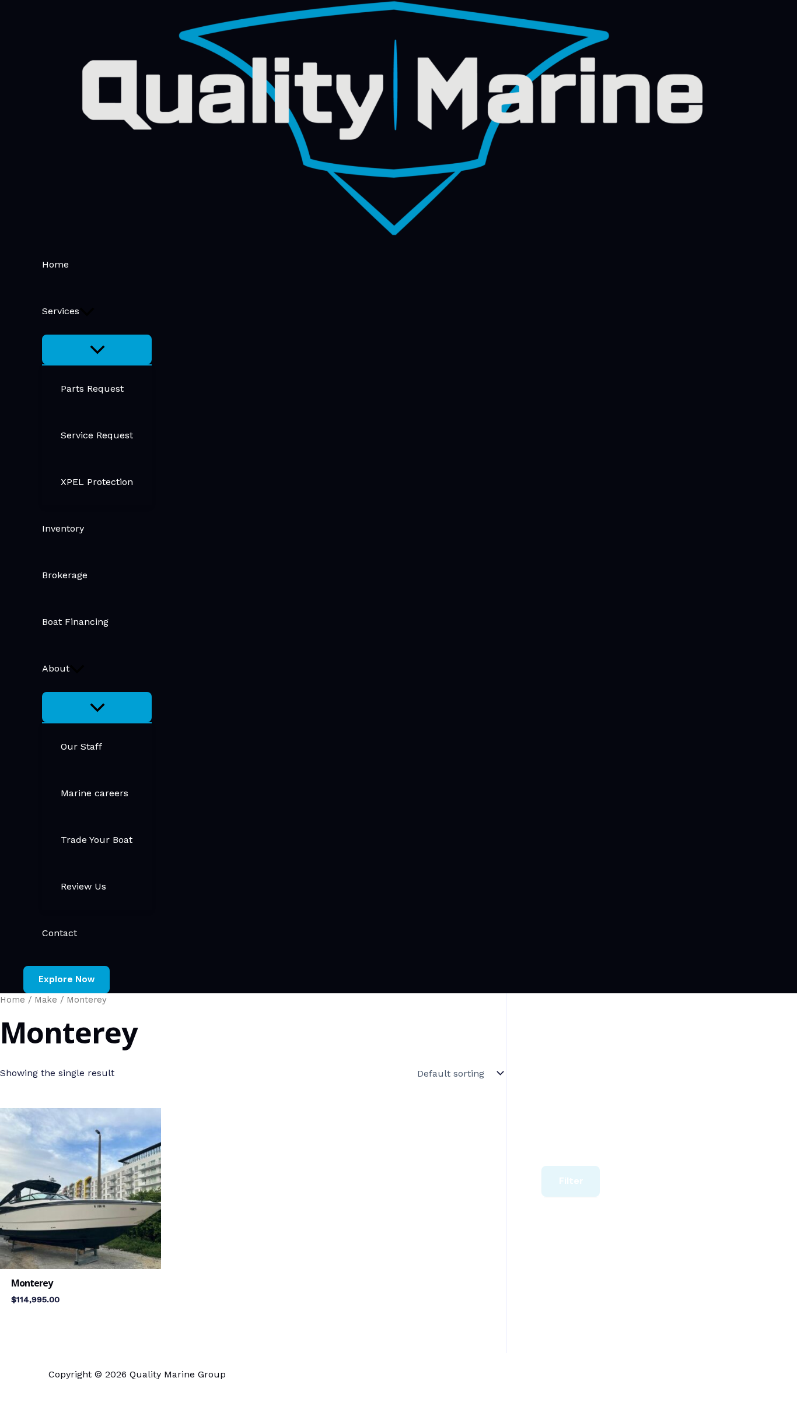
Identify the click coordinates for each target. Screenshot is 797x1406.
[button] (66, 979)
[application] (87, 311)
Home (12, 999)
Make (45, 999)
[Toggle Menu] (97, 349)
